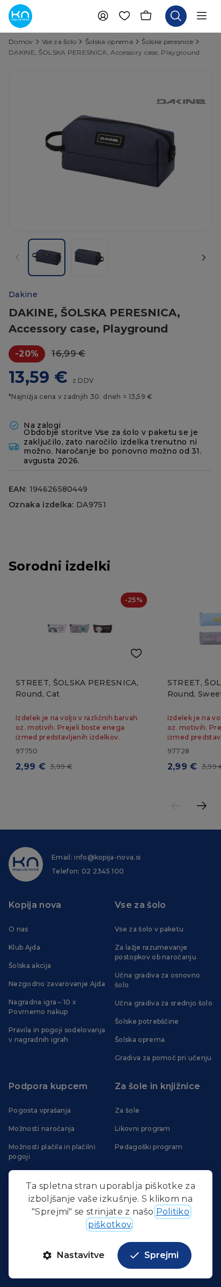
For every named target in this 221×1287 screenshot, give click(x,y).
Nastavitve (81, 1255)
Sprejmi (161, 1255)
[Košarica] (146, 16)
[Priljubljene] (124, 16)
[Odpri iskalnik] (176, 16)
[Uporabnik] (103, 16)
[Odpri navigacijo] (201, 16)
